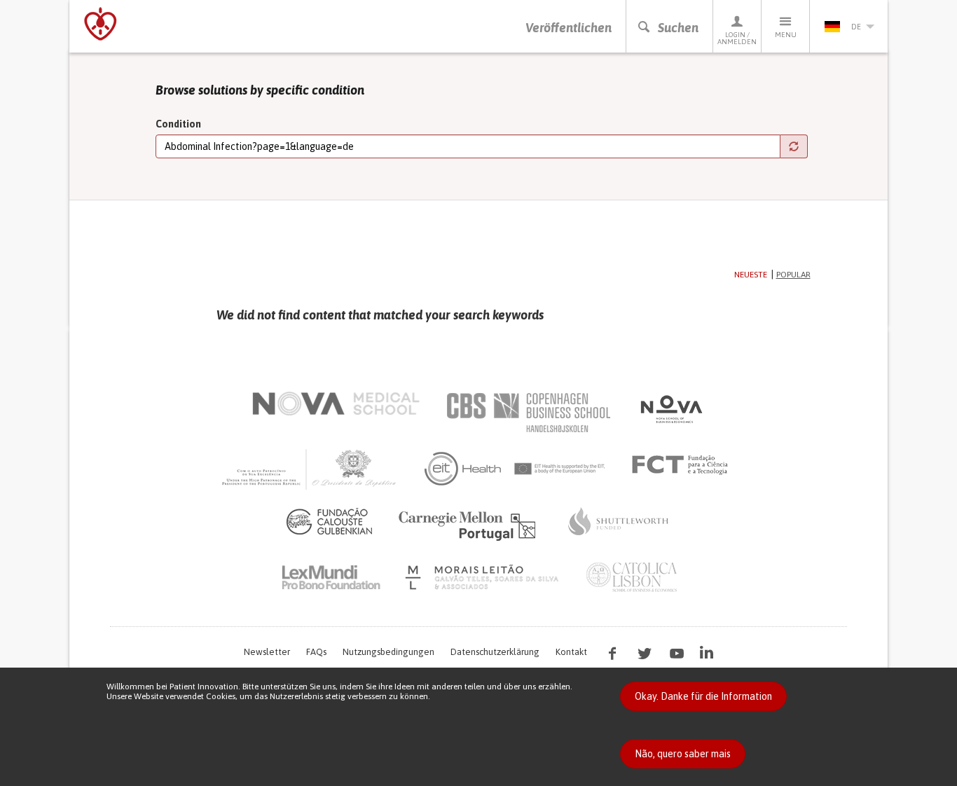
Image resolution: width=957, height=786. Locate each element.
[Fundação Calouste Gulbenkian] (329, 521)
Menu (786, 35)
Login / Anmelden (737, 38)
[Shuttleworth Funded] (618, 521)
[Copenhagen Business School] (527, 413)
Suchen (678, 27)
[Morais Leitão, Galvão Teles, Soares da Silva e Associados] (484, 577)
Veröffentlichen (568, 27)
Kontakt (571, 652)
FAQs (316, 652)
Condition (178, 124)
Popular (793, 275)
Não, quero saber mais (683, 753)
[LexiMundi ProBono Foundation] (331, 577)
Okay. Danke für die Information (703, 696)
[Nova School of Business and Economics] (670, 409)
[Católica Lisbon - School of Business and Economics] (632, 577)
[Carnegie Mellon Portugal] (469, 525)
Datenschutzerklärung (494, 652)
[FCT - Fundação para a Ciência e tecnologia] (683, 465)
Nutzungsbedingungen (388, 652)
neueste (750, 275)
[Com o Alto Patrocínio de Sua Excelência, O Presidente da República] (310, 469)
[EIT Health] (515, 469)
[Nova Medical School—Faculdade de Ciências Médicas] (336, 403)
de (856, 26)
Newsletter (267, 652)
